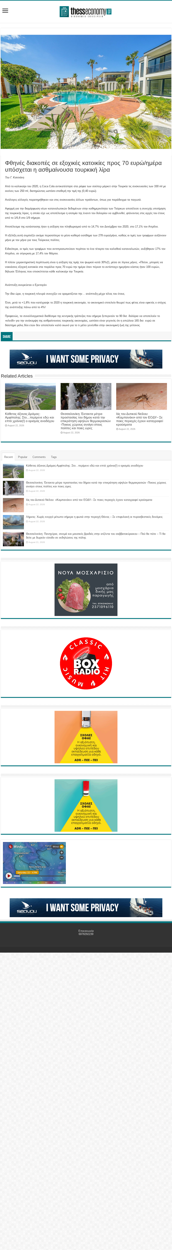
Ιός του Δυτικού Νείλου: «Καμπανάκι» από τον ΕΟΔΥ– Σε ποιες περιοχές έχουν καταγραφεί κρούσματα (139, 419)
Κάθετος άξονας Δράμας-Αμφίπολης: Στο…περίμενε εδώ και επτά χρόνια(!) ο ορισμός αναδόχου (29, 417)
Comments (39, 457)
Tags (54, 457)
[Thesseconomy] (86, 11)
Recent (8, 457)
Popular (22, 457)
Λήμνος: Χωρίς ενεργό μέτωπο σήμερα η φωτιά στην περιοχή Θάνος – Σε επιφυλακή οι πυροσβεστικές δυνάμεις (94, 516)
